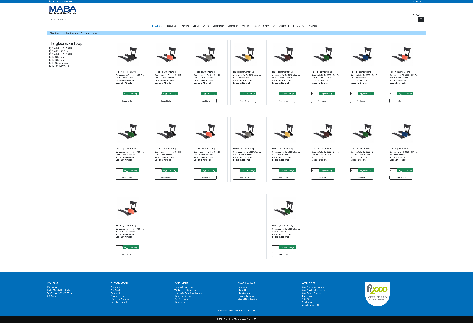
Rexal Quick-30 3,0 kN (62, 54)
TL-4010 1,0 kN (58, 60)
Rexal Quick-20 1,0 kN (62, 48)
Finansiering (116, 293)
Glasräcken (233, 25)
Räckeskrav (179, 302)
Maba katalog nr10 (310, 305)
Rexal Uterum (308, 296)
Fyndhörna (313, 25)
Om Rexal (115, 290)
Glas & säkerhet (181, 299)
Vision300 (306, 299)
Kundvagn (242, 287)
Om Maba (115, 287)
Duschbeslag (308, 302)
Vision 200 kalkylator (247, 299)
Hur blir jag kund (119, 302)
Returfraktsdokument (184, 287)
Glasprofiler (218, 25)
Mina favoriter (244, 293)
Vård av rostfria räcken (185, 290)
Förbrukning (172, 25)
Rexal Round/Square (311, 293)
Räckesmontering (182, 296)
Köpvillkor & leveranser (122, 299)
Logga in (419, 14)
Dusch (206, 25)
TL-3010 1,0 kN (58, 57)
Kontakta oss (53, 287)
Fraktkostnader (118, 296)
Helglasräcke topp (70, 33)
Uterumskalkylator (246, 296)
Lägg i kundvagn (131, 93)
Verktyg (185, 25)
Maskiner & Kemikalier (264, 25)
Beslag (196, 25)
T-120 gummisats (60, 63)
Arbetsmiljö (284, 25)
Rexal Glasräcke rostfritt (313, 287)
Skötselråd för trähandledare (188, 293)
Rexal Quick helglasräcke (313, 290)
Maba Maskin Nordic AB (245, 319)
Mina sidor (243, 290)
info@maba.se (54, 296)
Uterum (246, 25)
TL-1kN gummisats (60, 66)
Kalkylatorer (299, 25)
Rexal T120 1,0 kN (60, 51)
